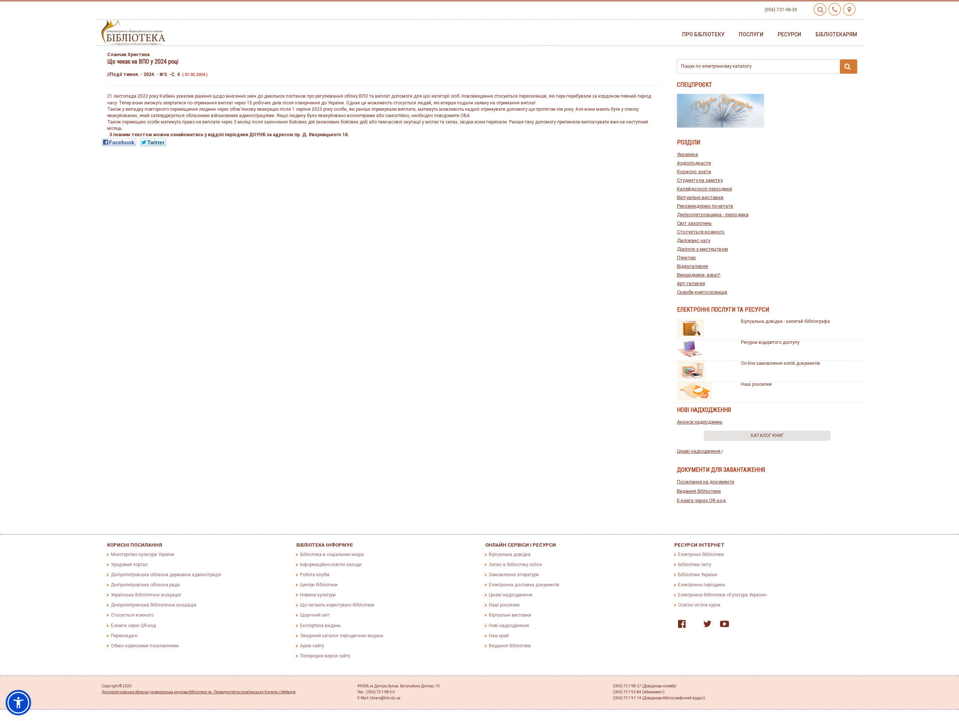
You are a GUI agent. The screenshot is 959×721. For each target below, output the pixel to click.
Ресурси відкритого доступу (770, 342)
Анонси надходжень (700, 422)
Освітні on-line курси (699, 605)
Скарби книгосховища (702, 292)
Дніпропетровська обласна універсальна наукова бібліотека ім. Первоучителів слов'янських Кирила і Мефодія (199, 692)
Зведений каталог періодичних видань (341, 635)
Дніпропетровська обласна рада (145, 584)
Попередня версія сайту (325, 656)
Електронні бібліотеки (701, 554)
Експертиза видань (320, 625)
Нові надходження (509, 625)
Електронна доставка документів (524, 584)
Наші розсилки (756, 384)
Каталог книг (767, 435)
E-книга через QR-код (701, 500)
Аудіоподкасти (694, 163)
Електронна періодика (701, 584)
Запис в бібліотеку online (515, 564)
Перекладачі (124, 635)
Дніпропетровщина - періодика (712, 214)
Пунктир (686, 257)
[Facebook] (680, 625)
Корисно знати (694, 171)
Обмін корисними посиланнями (145, 645)
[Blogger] (693, 625)
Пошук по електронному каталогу (716, 66)
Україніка (687, 154)
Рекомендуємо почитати (705, 206)
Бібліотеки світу (694, 564)
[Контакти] (834, 9)
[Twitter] (705, 625)
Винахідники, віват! (698, 275)
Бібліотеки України (697, 574)
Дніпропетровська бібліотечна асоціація (153, 605)
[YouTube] (722, 625)
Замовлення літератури (514, 574)
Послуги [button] (751, 34)
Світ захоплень (694, 223)
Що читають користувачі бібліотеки (337, 605)
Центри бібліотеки (319, 584)
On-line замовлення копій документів (780, 363)
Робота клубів (315, 574)
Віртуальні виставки (700, 197)
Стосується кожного (700, 232)
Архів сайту (312, 645)
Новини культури (318, 595)
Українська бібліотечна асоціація (146, 595)
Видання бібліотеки (699, 491)
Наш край (499, 635)
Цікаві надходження (699, 451)
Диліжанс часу (693, 240)
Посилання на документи (705, 482)
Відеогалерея (692, 266)
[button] (18, 703)
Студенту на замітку (700, 180)
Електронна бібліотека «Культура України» (722, 595)
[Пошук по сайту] (820, 9)
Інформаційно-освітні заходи (330, 564)
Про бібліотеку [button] (703, 34)
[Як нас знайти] (849, 9)
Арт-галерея (691, 283)
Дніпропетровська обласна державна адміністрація (166, 574)
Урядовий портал (129, 564)
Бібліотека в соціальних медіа (332, 554)
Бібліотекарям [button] (836, 34)
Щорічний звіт (315, 615)
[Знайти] (848, 66)
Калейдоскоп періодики (704, 189)
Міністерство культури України (142, 554)
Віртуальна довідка (509, 554)
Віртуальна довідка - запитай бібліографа (785, 321)
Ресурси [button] (789, 34)
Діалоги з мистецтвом (702, 249)
